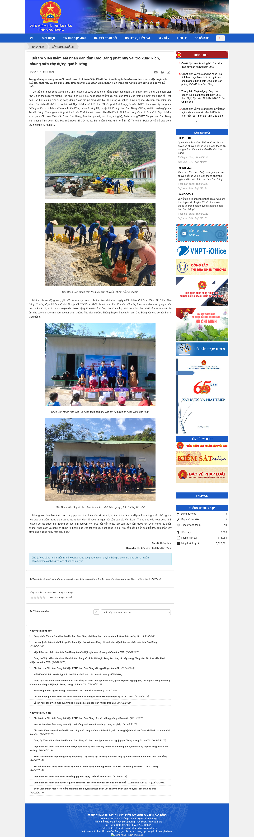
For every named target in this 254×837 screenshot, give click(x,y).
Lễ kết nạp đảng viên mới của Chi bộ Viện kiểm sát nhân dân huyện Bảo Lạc (75, 702)
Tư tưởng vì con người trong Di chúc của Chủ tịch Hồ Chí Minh (68, 690)
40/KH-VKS (185, 168)
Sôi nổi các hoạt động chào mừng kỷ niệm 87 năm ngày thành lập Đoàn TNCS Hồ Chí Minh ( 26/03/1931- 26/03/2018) (96, 766)
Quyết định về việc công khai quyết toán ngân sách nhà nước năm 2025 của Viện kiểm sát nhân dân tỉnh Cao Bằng (203, 102)
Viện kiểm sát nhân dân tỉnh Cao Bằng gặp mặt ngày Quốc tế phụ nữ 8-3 (72, 776)
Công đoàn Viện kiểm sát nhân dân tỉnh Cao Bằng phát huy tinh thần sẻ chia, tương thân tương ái (86, 636)
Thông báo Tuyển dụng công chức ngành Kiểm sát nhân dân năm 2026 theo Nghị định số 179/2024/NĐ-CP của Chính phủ (203, 86)
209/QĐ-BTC (186, 138)
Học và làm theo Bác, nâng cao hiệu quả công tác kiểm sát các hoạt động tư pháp (77, 724)
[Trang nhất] (31, 38)
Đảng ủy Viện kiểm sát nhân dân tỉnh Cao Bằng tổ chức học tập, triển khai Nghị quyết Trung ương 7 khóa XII (92, 740)
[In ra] (163, 71)
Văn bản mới (202, 132)
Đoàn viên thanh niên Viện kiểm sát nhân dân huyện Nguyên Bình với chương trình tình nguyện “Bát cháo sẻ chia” (95, 788)
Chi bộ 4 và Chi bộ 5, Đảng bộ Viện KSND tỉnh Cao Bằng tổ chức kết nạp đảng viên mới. (81, 718)
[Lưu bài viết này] (169, 71)
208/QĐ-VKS (186, 194)
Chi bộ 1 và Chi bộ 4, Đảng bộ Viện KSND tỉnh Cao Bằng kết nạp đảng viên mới (76, 668)
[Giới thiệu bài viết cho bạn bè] (156, 71)
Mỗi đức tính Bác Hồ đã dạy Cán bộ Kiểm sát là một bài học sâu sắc (70, 674)
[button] (48, 38)
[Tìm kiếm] (220, 38)
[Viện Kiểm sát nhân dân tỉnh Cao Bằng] (42, 16)
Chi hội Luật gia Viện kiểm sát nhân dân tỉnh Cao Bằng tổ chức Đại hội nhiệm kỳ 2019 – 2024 (83, 696)
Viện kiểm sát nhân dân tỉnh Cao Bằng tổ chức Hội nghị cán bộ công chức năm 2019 (79, 652)
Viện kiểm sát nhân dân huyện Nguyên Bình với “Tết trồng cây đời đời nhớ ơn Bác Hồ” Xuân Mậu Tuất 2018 (92, 782)
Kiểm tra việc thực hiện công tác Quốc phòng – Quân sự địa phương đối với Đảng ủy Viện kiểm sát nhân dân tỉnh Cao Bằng (100, 756)
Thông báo (201, 55)
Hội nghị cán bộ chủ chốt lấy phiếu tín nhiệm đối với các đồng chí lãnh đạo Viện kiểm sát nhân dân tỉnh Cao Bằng (95, 642)
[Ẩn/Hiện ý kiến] (96, 612)
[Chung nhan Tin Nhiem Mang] (127, 834)
